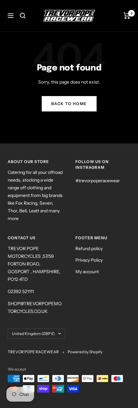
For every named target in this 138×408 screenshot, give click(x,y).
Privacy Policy (89, 260)
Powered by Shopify (85, 351)
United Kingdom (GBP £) (33, 333)
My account (87, 271)
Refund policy (89, 248)
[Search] (23, 16)
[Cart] (127, 15)
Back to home (69, 103)
